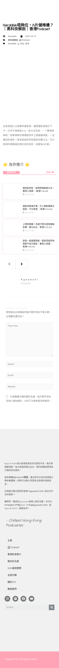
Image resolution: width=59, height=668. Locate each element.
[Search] (51, 607)
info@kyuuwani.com (37, 505)
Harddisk (12, 43)
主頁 (10, 541)
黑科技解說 (13, 40)
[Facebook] (23, 599)
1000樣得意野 (14, 568)
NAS (22, 43)
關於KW (12, 582)
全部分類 (50, 172)
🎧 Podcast (24, 40)
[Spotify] (15, 599)
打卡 (27, 43)
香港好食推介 (14, 554)
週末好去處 (13, 561)
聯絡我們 (12, 589)
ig (18, 43)
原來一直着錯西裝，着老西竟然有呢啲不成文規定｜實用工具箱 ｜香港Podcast (38, 244)
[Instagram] (7, 599)
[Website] (29, 387)
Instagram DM (11, 505)
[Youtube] (31, 599)
